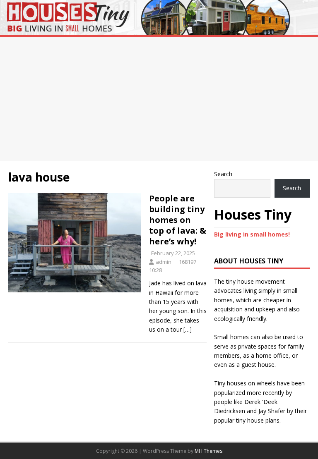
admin (163, 261)
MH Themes (208, 450)
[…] (187, 329)
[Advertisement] (159, 99)
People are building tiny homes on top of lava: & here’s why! (177, 220)
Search (223, 174)
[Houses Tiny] (159, 30)
